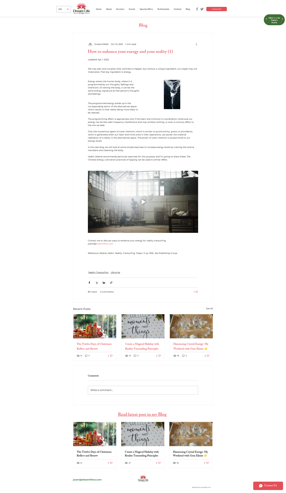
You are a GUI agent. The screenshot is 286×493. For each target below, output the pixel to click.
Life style (115, 272)
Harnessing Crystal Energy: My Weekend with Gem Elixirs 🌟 (190, 347)
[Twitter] (202, 9)
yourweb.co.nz (206, 487)
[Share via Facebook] (89, 282)
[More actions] (196, 44)
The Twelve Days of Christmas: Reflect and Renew (94, 347)
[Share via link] (111, 282)
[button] (120, 9)
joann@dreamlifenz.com (87, 479)
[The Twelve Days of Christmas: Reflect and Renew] (94, 326)
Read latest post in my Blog (142, 415)
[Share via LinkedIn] (103, 282)
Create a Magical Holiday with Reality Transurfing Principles (142, 347)
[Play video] (172, 94)
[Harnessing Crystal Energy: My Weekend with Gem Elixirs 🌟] (191, 326)
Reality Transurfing (98, 272)
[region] (274, 13)
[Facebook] (197, 9)
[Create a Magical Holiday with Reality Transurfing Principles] (143, 326)
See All (209, 308)
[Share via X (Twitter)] (96, 282)
